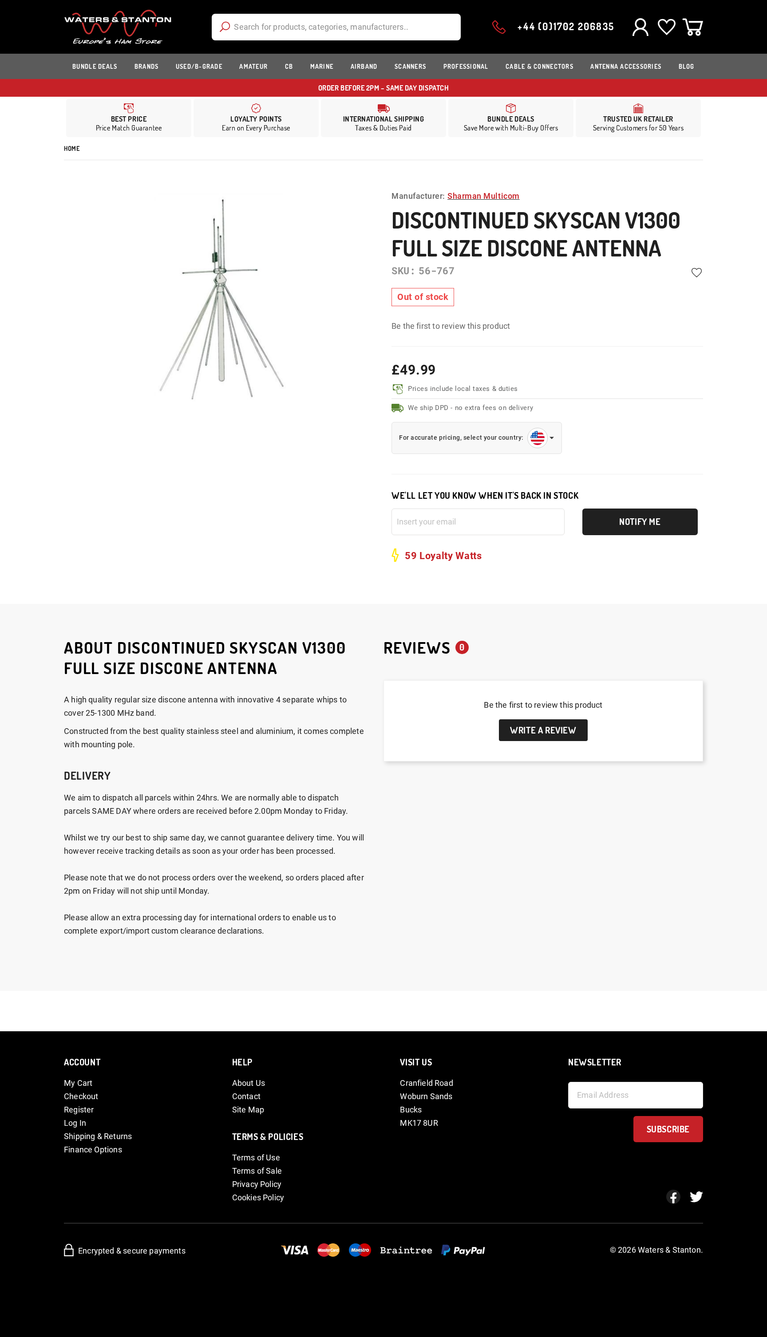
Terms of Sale (257, 1170)
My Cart (78, 1083)
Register (79, 1109)
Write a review (543, 730)
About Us (248, 1083)
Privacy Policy (257, 1184)
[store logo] (118, 27)
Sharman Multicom (483, 196)
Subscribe (668, 1129)
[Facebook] (673, 1196)
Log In (75, 1123)
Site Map (248, 1109)
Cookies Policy (258, 1197)
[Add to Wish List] (696, 273)
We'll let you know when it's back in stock (484, 495)
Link (383, 118)
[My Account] (640, 27)
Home (71, 148)
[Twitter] (696, 1196)
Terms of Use (256, 1157)
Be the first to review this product (450, 326)
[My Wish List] (666, 27)
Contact (246, 1096)
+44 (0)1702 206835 (566, 26)
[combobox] (336, 27)
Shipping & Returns (98, 1136)
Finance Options (93, 1149)
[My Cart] (692, 27)
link (256, 118)
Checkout (81, 1096)
